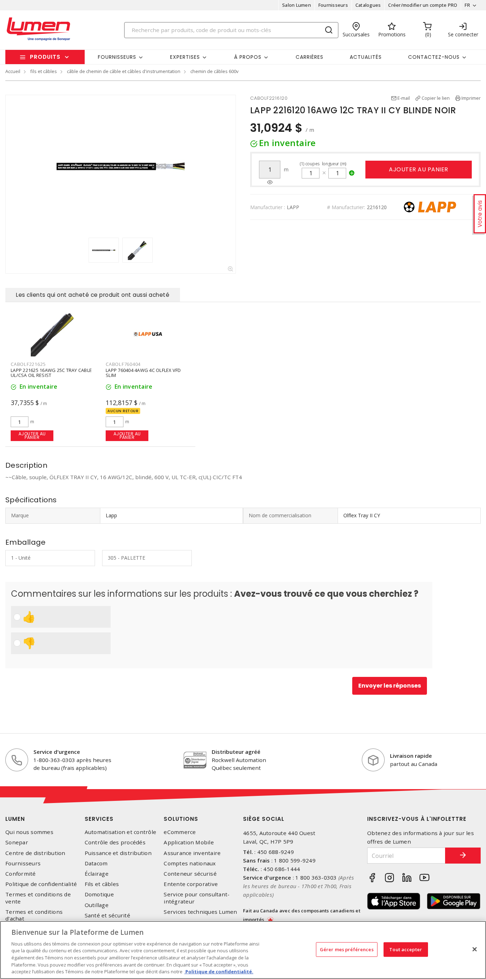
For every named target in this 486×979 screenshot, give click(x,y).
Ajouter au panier (418, 169)
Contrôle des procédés (115, 842)
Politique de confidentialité (41, 884)
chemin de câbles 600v (214, 71)
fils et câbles (43, 71)
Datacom (96, 863)
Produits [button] (45, 57)
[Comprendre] (270, 182)
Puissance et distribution (118, 853)
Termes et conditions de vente (38, 898)
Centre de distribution (35, 853)
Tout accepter (405, 949)
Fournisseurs (333, 5)
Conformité (20, 873)
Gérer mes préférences (347, 949)
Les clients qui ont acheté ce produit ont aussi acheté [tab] (92, 295)
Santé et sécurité (107, 915)
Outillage (97, 905)
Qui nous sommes (29, 832)
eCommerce (180, 832)
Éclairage (97, 873)
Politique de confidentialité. (218, 971)
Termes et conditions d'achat (34, 915)
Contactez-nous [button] (434, 57)
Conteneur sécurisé (190, 873)
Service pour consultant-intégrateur (196, 898)
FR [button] (467, 5)
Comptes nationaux (190, 863)
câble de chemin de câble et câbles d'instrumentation (123, 71)
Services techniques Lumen (200, 911)
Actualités (366, 57)
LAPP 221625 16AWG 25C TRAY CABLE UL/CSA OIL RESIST (51, 372)
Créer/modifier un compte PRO (422, 5)
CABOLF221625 (28, 364)
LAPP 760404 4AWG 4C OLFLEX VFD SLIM (143, 372)
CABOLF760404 (123, 364)
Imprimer (471, 98)
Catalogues (368, 5)
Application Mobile (189, 842)
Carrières (309, 57)
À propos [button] (248, 57)
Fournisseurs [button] (117, 57)
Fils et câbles (102, 884)
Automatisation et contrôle (121, 832)
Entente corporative (191, 884)
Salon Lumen (296, 5)
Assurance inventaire (192, 853)
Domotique (99, 894)
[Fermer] (474, 949)
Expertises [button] (185, 57)
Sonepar (16, 842)
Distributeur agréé (236, 751)
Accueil (12, 71)
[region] (243, 950)
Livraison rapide (411, 755)
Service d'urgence (56, 751)
